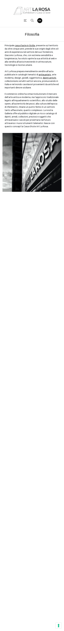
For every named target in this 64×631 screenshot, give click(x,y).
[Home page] (32, 10)
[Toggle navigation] (25, 20)
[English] (39, 20)
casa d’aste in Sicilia (25, 45)
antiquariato (45, 74)
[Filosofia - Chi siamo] (32, 162)
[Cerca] (32, 20)
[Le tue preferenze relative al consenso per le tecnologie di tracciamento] (59, 626)
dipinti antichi (49, 77)
